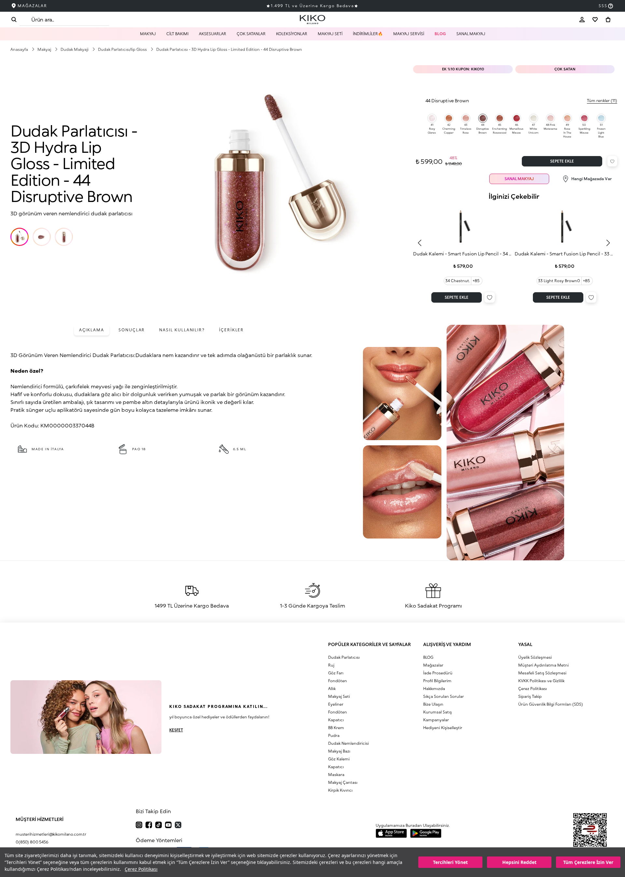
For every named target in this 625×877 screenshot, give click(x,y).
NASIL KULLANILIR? (182, 329)
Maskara (336, 774)
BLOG (440, 33)
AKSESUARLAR (212, 33)
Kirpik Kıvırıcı (340, 790)
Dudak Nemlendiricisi (348, 743)
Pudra (334, 735)
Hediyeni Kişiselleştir (442, 727)
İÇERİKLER (231, 329)
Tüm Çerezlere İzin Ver (588, 862)
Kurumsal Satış (437, 712)
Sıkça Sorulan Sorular (443, 696)
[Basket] (608, 19)
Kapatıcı (336, 719)
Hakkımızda (434, 688)
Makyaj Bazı (339, 751)
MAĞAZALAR (32, 5)
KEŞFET (176, 729)
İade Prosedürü (437, 672)
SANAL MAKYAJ (470, 33)
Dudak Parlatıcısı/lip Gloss (123, 49)
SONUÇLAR (131, 329)
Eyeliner (335, 704)
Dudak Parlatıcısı (344, 657)
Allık (332, 688)
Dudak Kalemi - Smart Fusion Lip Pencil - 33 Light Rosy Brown (565, 253)
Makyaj (44, 49)
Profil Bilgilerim (437, 680)
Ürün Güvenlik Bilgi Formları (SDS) (550, 704)
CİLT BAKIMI (177, 33)
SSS (603, 5)
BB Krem (336, 727)
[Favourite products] (595, 19)
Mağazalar (433, 665)
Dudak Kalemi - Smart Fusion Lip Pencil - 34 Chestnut (463, 253)
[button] (19, 237)
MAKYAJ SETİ (330, 33)
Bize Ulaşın (433, 704)
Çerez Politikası (141, 869)
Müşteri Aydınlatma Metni (543, 665)
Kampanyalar (436, 719)
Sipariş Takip (530, 696)
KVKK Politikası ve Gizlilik (541, 680)
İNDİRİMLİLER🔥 (368, 33)
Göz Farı (335, 672)
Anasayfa (19, 49)
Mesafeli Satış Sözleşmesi (542, 672)
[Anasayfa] (312, 19)
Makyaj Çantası (342, 782)
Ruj (331, 665)
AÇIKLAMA (91, 329)
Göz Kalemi (339, 758)
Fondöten (337, 680)
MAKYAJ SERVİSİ (408, 33)
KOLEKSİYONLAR (291, 33)
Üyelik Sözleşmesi (535, 657)
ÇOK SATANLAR (251, 33)
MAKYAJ (148, 33)
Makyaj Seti (339, 696)
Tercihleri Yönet (450, 862)
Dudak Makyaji (75, 49)
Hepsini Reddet (519, 862)
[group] (463, 255)
